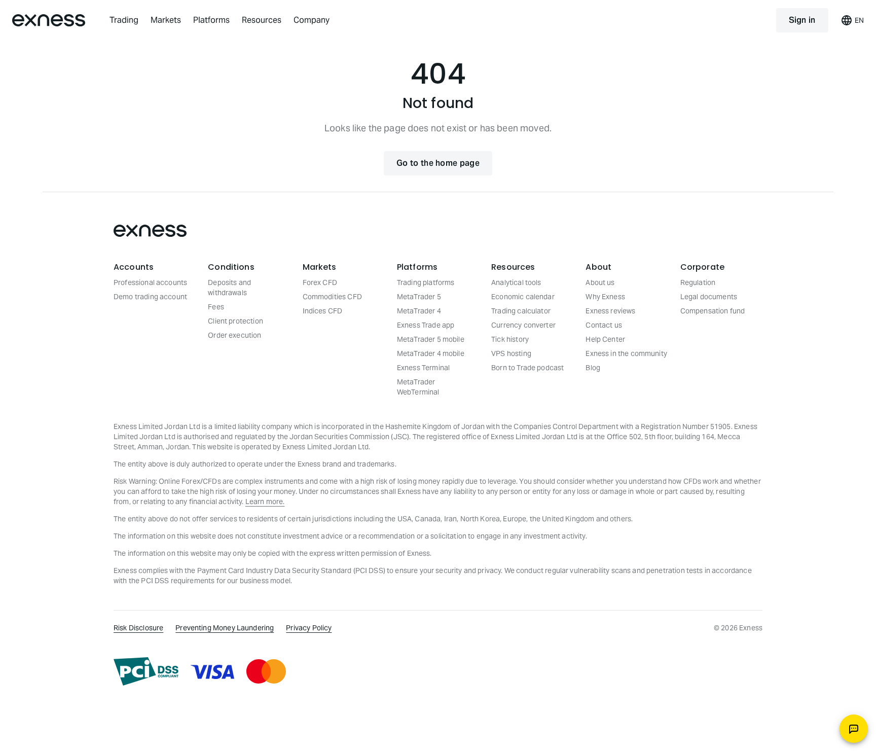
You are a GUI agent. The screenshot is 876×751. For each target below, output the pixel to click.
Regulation (698, 282)
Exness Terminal (423, 367)
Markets (166, 20)
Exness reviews (610, 310)
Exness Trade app (425, 325)
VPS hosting (511, 353)
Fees (216, 306)
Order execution (234, 335)
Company (312, 20)
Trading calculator (521, 310)
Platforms (211, 20)
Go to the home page (438, 163)
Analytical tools (516, 282)
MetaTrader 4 (419, 310)
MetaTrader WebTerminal (418, 387)
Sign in (802, 20)
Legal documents (708, 296)
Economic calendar (523, 296)
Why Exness (605, 296)
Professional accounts (150, 282)
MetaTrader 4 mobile (430, 353)
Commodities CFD (332, 296)
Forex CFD (320, 282)
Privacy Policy (309, 627)
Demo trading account (150, 296)
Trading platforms (426, 282)
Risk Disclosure (138, 627)
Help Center (605, 339)
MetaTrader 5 (419, 296)
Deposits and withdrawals (229, 287)
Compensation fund (712, 310)
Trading (124, 20)
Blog (593, 367)
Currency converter (523, 325)
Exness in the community (626, 353)
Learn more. (265, 501)
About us (600, 282)
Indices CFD (323, 310)
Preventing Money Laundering (224, 627)
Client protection (235, 321)
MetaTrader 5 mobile (430, 339)
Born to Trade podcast (527, 367)
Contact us (604, 325)
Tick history (510, 339)
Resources (261, 20)
